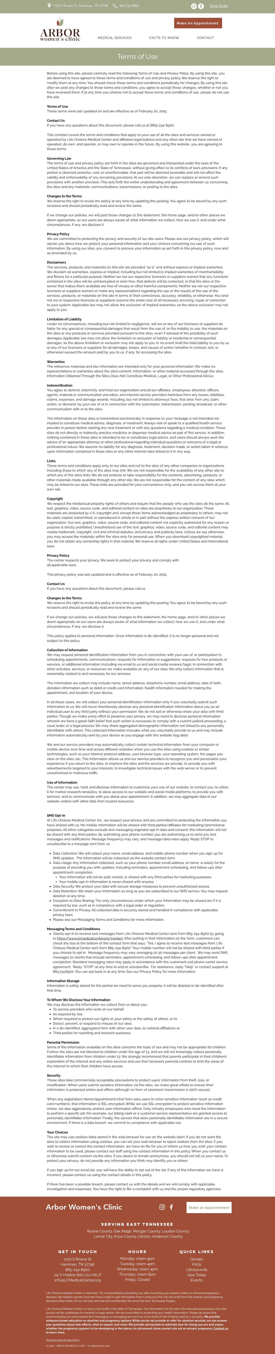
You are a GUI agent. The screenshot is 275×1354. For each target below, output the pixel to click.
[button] (164, 38)
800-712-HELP (89, 1275)
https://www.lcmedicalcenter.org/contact (90, 938)
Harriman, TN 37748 (77, 1264)
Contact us (221, 1328)
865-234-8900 (77, 1269)
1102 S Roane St (77, 1259)
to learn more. (55, 1332)
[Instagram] (162, 1207)
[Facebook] (171, 1207)
